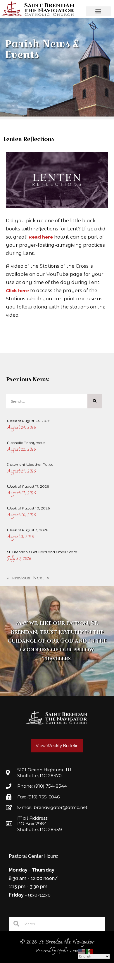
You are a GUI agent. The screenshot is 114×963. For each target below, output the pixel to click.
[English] (82, 951)
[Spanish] (89, 951)
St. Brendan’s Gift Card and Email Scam (42, 552)
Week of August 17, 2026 (28, 486)
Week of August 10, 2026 (28, 508)
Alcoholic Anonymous (26, 442)
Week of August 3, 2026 (27, 530)
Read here (41, 237)
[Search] (94, 401)
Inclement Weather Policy (30, 464)
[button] (98, 11)
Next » (41, 578)
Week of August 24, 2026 (28, 421)
